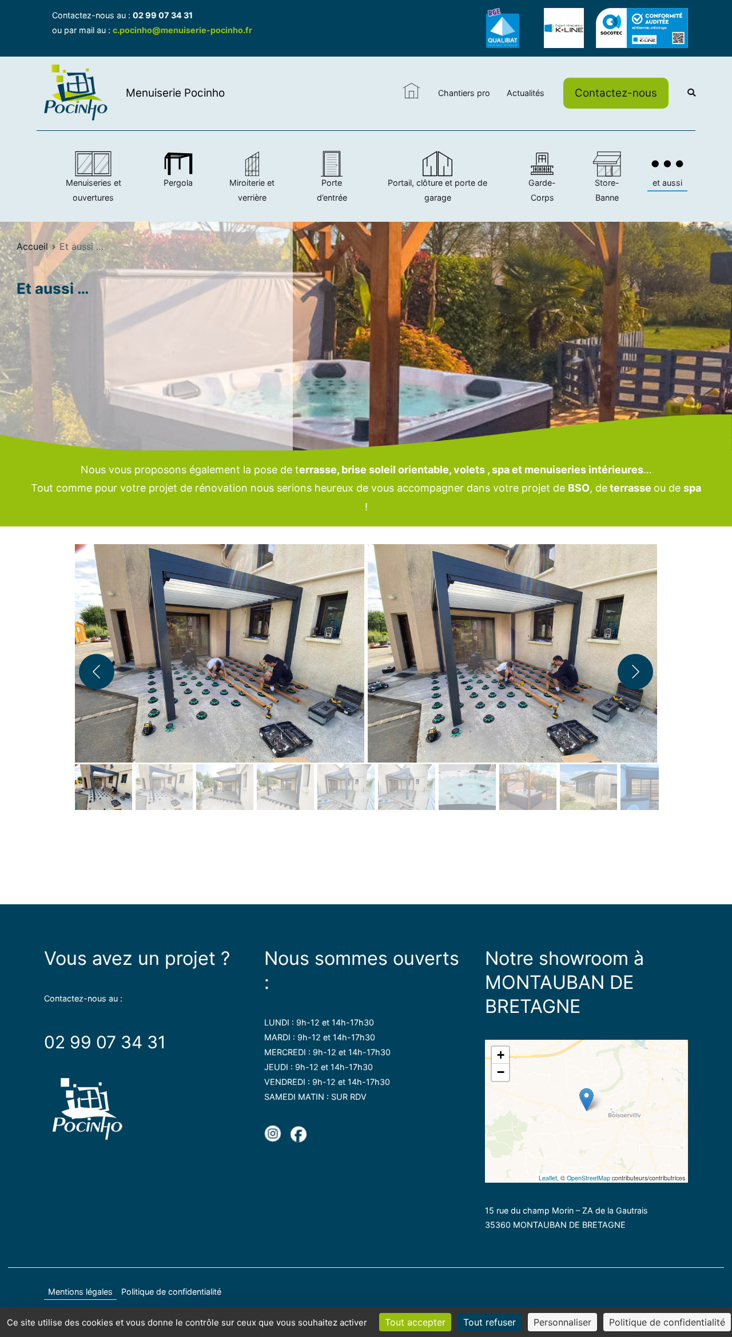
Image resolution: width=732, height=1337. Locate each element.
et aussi (667, 182)
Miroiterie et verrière (251, 190)
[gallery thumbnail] (103, 787)
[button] (219, 648)
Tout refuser (489, 1322)
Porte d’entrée (332, 190)
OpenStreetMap (588, 1178)
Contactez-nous (616, 92)
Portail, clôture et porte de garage (437, 190)
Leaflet (548, 1178)
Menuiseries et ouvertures (93, 190)
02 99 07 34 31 (163, 15)
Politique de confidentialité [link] (667, 1322)
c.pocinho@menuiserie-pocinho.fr (182, 30)
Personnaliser (562, 1322)
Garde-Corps (542, 190)
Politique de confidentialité (171, 1291)
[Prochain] (635, 671)
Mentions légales (80, 1291)
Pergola (178, 182)
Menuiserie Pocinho (175, 92)
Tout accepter (415, 1322)
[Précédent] (96, 671)
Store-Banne (607, 190)
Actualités (525, 93)
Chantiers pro (464, 93)
